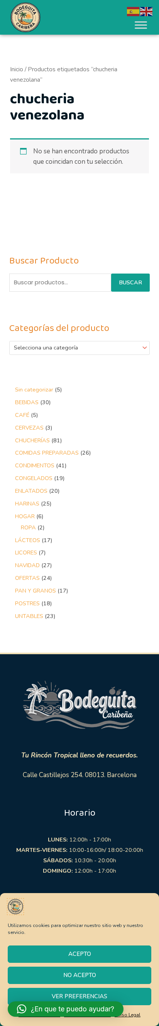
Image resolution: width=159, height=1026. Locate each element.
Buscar (130, 282)
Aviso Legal (127, 1015)
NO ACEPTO (79, 975)
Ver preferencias (79, 996)
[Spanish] (133, 11)
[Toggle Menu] (141, 25)
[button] (65, 1009)
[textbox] (76, 348)
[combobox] (79, 348)
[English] (146, 11)
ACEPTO (79, 954)
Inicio (16, 69)
